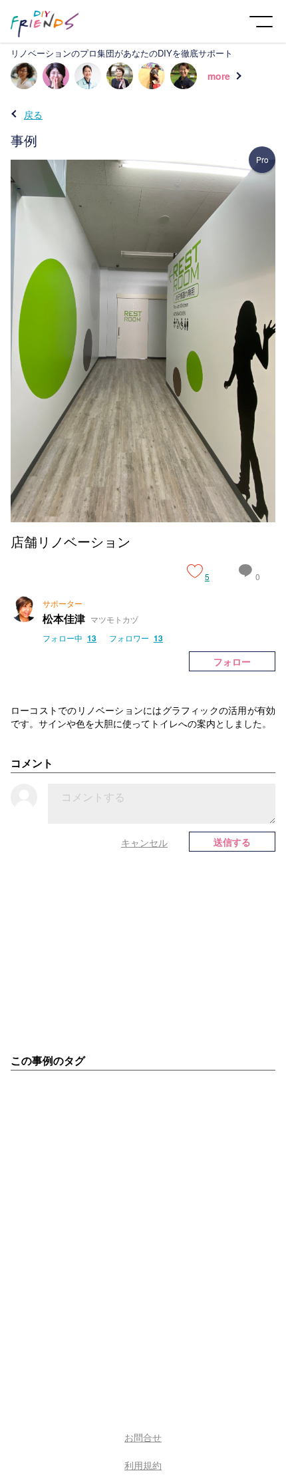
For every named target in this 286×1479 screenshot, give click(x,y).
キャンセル (144, 842)
